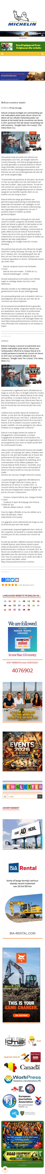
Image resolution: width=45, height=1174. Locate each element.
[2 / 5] (6, 585)
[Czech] (14, 609)
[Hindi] (33, 605)
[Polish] (24, 605)
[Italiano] (28, 601)
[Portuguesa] (5, 605)
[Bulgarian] (5, 609)
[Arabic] (24, 601)
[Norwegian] (28, 605)
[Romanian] (19, 605)
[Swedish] (14, 605)
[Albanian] (28, 609)
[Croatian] (19, 609)
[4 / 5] (12, 585)
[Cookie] (5, 1169)
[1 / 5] (3, 585)
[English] (9, 601)
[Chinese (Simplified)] (24, 609)
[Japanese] (19, 601)
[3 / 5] (9, 585)
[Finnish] (38, 605)
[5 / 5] (15, 585)
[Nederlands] (38, 601)
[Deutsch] (33, 601)
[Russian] (9, 605)
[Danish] (9, 609)
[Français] (5, 601)
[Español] (14, 601)
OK (40, 796)
